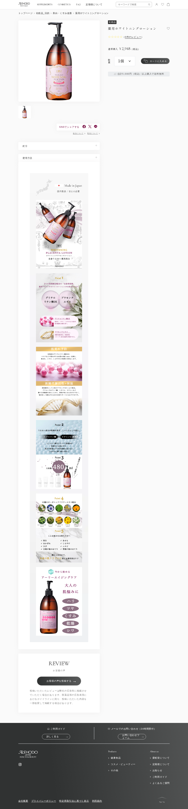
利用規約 (97, 801)
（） (133, 37)
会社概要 (23, 801)
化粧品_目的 (42, 13)
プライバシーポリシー (43, 801)
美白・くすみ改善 (62, 13)
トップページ (25, 13)
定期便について (94, 4)
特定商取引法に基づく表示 (74, 801)
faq (78, 4)
